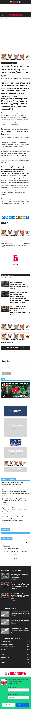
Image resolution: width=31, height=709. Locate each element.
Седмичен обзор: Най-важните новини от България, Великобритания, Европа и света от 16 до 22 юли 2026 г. (16, 509)
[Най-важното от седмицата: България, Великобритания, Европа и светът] (5, 284)
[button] (28, 14)
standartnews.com (6, 208)
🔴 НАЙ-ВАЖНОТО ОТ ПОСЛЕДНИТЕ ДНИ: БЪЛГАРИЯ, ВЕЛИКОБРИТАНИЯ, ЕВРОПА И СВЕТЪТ (14, 500)
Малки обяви (5, 657)
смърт (25, 222)
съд (3, 225)
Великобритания (6, 641)
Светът (3, 652)
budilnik (4, 78)
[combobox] (11, 697)
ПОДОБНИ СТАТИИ (7, 275)
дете (15, 222)
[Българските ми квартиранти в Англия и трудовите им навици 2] (5, 614)
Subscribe (22, 705)
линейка (20, 222)
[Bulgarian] (11, 2)
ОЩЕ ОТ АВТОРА (7, 277)
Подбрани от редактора (12, 63)
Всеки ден (7, 546)
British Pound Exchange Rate (16, 533)
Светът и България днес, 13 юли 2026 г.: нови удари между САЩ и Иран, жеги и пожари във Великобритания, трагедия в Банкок (15, 518)
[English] (17, 2)
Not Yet (8, 705)
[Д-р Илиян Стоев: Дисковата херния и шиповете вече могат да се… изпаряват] (5, 631)
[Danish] (14, 2)
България (3, 63)
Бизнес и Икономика (7, 644)
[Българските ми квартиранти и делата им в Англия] (5, 622)
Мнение (3, 662)
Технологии (4, 660)
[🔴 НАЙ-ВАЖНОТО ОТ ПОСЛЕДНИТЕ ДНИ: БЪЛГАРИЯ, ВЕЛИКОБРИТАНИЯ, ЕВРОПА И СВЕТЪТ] (5, 309)
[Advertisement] (15, 36)
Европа (3, 654)
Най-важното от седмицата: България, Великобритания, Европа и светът (13, 483)
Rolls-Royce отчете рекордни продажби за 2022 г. (8, 245)
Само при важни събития (11, 548)
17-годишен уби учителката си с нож (24, 244)
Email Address (6, 367)
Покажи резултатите (15, 558)
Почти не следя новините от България (15, 551)
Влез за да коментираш (15, 347)
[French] (19, 2)
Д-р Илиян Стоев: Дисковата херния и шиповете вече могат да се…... (20, 630)
